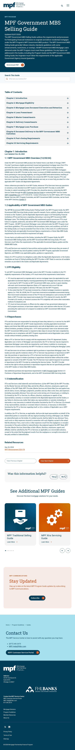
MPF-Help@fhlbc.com (12, 195)
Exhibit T (22, 200)
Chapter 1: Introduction (16, 98)
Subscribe (35, 598)
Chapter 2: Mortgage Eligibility (20, 103)
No (63, 477)
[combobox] (37, 79)
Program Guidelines (18, 625)
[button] (68, 550)
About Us (6, 718)
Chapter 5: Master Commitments (20, 117)
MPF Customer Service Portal (33, 193)
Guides (29, 625)
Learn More (11, 542)
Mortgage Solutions (10, 709)
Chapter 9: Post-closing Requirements (23, 138)
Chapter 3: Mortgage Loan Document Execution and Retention (34, 108)
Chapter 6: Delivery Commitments (21, 122)
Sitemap (6, 739)
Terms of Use (8, 735)
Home (8, 625)
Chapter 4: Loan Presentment (19, 112)
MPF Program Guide (50, 371)
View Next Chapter (47, 461)
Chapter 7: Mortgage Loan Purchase (22, 127)
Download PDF (13, 65)
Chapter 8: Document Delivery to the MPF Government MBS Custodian (33, 133)
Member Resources (10, 715)
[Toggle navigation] (68, 5)
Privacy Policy (8, 731)
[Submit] (7, 79)
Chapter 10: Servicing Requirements (22, 143)
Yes (53, 477)
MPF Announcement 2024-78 (15, 449)
